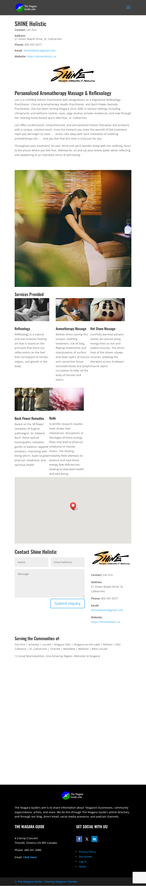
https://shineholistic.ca (41, 56)
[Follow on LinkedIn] (94, 839)
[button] (74, 506)
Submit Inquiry (67, 603)
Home (82, 866)
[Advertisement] (73, 758)
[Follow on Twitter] (87, 839)
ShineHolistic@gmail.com (39, 50)
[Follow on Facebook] (79, 839)
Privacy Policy (87, 851)
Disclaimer (85, 856)
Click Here (29, 857)
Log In (82, 861)
